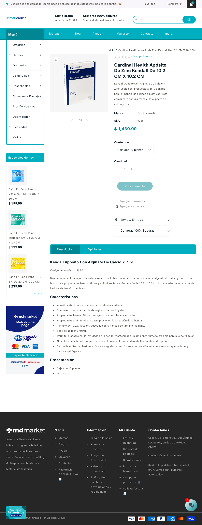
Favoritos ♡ (151, 3)
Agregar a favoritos (132, 201)
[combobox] (164, 19)
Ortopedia (19, 65)
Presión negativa (24, 106)
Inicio (111, 50)
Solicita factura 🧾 (133, 491)
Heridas (18, 55)
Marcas (54, 33)
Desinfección (21, 116)
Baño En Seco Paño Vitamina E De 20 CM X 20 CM (23, 194)
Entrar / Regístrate (130, 440)
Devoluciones (132, 460)
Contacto (65, 463)
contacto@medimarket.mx (164, 455)
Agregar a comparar (133, 206)
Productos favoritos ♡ (130, 469)
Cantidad (120, 161)
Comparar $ (174, 3)
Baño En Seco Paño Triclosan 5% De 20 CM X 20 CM (24, 237)
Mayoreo (64, 456)
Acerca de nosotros (98, 447)
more (168, 33)
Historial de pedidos (130, 451)
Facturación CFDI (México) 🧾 (68, 474)
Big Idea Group (56, 517)
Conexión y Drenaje (26, 96)
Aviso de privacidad (98, 469)
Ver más (37, 293)
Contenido (121, 142)
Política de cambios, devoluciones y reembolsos (101, 484)
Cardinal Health (147, 113)
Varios (17, 137)
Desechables (21, 85)
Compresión (21, 75)
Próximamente (135, 186)
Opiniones (95, 249)
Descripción (65, 249)
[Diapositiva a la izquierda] (71, 121)
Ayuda (97, 33)
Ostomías (19, 44)
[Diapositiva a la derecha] (86, 121)
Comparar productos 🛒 (132, 480)
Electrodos (20, 127)
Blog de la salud (102, 438)
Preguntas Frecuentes (98, 458)
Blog (62, 444)
